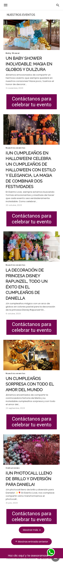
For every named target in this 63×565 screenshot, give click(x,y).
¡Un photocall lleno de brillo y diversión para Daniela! (29, 479)
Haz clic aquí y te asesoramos (27, 555)
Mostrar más (30, 530)
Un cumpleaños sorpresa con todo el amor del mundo (30, 384)
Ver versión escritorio (47, 558)
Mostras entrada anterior (33, 541)
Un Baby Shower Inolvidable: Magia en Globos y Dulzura (29, 64)
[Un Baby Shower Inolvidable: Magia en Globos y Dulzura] (31, 35)
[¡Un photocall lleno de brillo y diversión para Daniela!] (31, 449)
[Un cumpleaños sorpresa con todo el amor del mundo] (31, 355)
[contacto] (31, 101)
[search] (58, 5)
